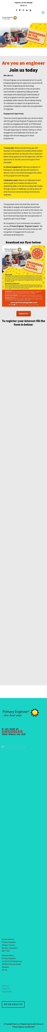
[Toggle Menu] (43, 12)
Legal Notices (7, 992)
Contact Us (23, 5)
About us (5, 986)
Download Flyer (23, 314)
